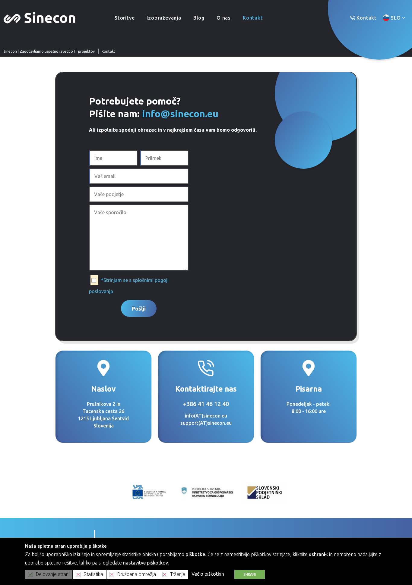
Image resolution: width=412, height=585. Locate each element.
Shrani (249, 574)
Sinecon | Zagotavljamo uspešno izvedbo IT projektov (49, 51)
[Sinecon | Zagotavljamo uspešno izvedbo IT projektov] (39, 17)
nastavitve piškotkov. (146, 562)
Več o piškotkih (208, 574)
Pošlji (139, 308)
